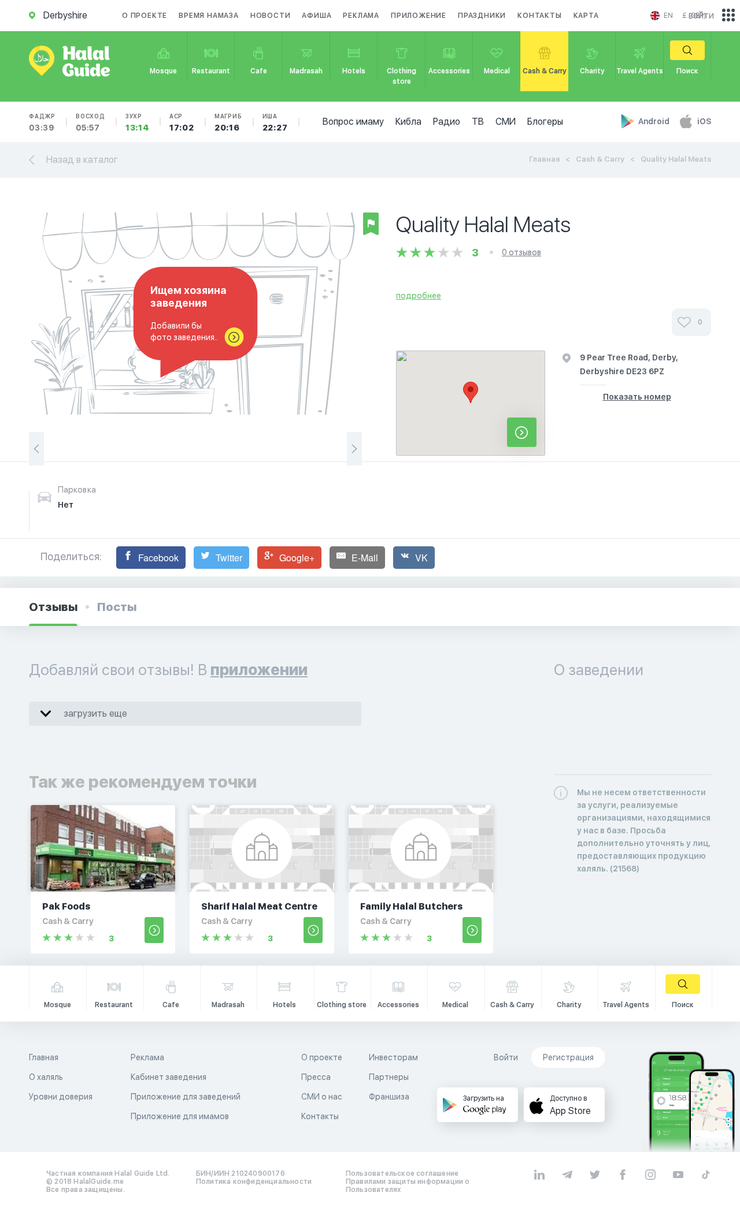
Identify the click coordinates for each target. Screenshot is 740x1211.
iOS (704, 121)
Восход (90, 122)
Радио (446, 121)
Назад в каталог (82, 159)
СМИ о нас (321, 1096)
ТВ (478, 121)
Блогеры (545, 121)
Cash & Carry (600, 159)
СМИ (505, 121)
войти (701, 15)
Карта (586, 16)
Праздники (482, 16)
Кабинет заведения (168, 1077)
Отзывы (53, 607)
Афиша (316, 16)
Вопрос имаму (353, 121)
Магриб (228, 122)
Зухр (137, 122)
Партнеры (389, 1077)
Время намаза (209, 16)
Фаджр (42, 122)
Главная (544, 159)
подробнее (418, 295)
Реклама (361, 16)
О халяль (46, 1077)
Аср (181, 122)
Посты (116, 607)
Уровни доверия (60, 1096)
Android (654, 121)
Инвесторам (393, 1057)
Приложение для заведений (185, 1096)
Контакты (539, 16)
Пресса (316, 1077)
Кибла (408, 121)
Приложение (418, 16)
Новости (270, 16)
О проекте (144, 16)
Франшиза (389, 1096)
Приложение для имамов (180, 1116)
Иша (275, 122)
